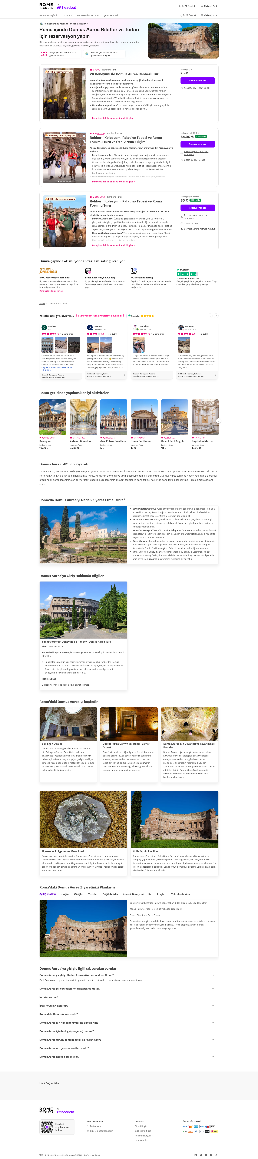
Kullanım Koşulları (144, 1135)
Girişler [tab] (78, 894)
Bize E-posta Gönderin (101, 1130)
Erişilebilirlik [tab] (110, 894)
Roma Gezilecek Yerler (88, 15)
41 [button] (98, 69)
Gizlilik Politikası (143, 1130)
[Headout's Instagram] (201, 1155)
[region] (64, 93)
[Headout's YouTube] (206, 1155)
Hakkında (67, 15)
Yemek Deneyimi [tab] (133, 894)
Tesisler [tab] (93, 894)
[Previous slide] (47, 93)
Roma (42, 303)
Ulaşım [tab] (65, 894)
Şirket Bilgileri (142, 1126)
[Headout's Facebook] (211, 1155)
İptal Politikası (142, 1140)
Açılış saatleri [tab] (47, 894)
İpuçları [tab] (161, 894)
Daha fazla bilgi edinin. (49, 290)
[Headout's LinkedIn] (195, 1155)
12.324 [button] (100, 133)
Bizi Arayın (95, 1126)
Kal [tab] (150, 894)
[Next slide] (82, 93)
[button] (47, 345)
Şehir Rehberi (111, 15)
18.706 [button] (100, 196)
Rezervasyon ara (197, 80)
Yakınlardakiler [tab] (180, 894)
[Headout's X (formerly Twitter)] (216, 1155)
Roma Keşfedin (50, 15)
